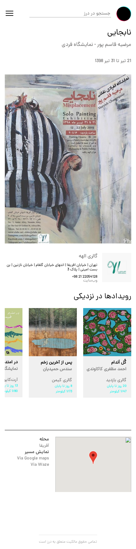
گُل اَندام (107, 366)
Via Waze (40, 465)
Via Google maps (33, 458)
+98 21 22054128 (84, 277)
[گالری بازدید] (107, 332)
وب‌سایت (90, 281)
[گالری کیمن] (53, 332)
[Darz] (123, 13)
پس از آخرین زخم (56, 366)
